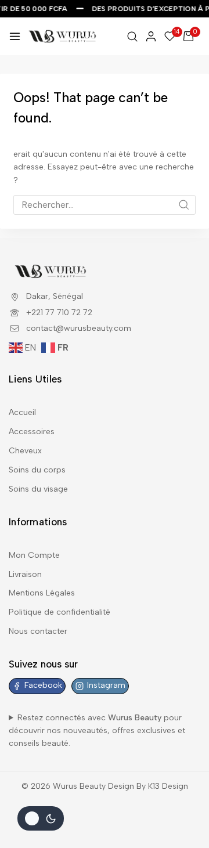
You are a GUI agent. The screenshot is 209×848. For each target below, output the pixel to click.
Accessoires (32, 431)
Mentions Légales (42, 593)
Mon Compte (34, 555)
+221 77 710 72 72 (59, 312)
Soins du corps (37, 470)
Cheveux (25, 451)
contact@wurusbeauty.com (78, 328)
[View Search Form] (132, 36)
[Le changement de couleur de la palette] (40, 818)
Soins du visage (38, 489)
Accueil (22, 412)
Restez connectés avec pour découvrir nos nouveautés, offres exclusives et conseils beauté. (97, 731)
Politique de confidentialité (59, 612)
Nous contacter (38, 631)
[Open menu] (15, 36)
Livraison (25, 574)
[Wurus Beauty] (63, 36)
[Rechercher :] (104, 205)
